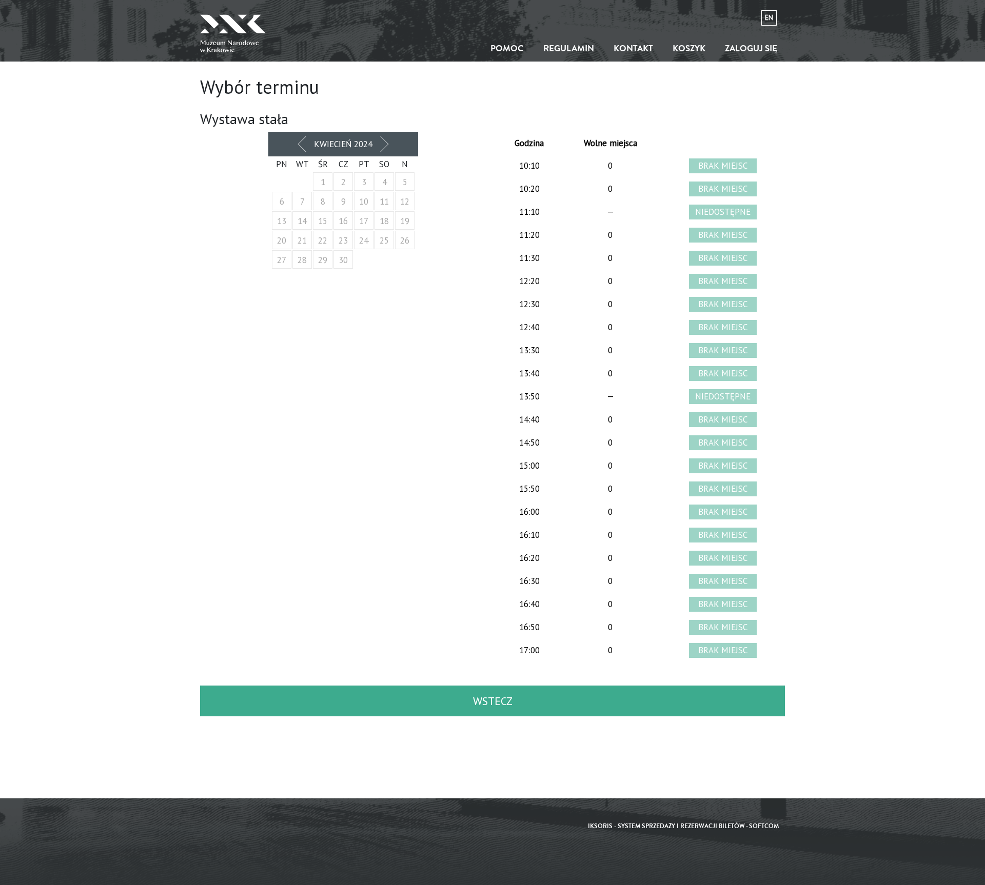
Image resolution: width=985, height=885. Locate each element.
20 (281, 240)
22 (322, 240)
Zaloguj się (751, 48)
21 (302, 240)
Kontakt (633, 48)
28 (302, 260)
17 (363, 221)
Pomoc (507, 48)
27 (281, 260)
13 (281, 221)
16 (343, 221)
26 (404, 240)
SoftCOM (764, 826)
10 (363, 201)
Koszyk (689, 48)
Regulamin (568, 48)
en (769, 17)
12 (404, 201)
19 (404, 221)
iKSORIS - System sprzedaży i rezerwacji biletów (666, 826)
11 (384, 201)
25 (384, 240)
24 (363, 240)
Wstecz (493, 701)
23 (343, 240)
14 (302, 221)
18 (384, 221)
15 (322, 221)
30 (343, 260)
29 (322, 260)
